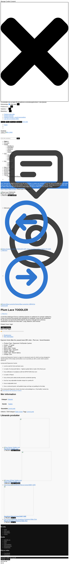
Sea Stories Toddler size (11, 449)
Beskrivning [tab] (7, 335)
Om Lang (7, 531)
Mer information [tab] (8, 336)
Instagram (7, 555)
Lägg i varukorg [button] (15, 450)
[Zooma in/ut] (1, 561)
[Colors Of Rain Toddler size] (27, 480)
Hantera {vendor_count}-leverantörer (15, 117)
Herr (5, 543)
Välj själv (13, 122)
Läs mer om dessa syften (11, 119)
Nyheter (6, 141)
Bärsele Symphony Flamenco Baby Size (15, 521)
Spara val (19, 122)
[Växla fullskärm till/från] (3, 561)
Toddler (10, 404)
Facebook (7, 553)
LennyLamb (4, 305)
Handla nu (7, 540)
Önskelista (7, 547)
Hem (2, 189)
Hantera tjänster (9, 116)
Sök (18, 138)
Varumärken (7, 544)
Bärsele (10, 399)
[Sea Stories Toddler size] (26, 447)
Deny (7, 122)
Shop (6, 189)
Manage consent (5, 559)
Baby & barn (12, 189)
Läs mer (13, 518)
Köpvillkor (7, 532)
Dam (5, 541)
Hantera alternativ (9, 114)
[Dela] (4, 561)
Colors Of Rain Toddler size (12, 482)
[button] (34, 52)
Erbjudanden (8, 546)
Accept (3, 122)
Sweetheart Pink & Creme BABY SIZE (15, 516)
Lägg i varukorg (12, 195)
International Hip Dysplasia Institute (12, 390)
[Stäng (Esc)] (6, 561)
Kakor (6, 125)
